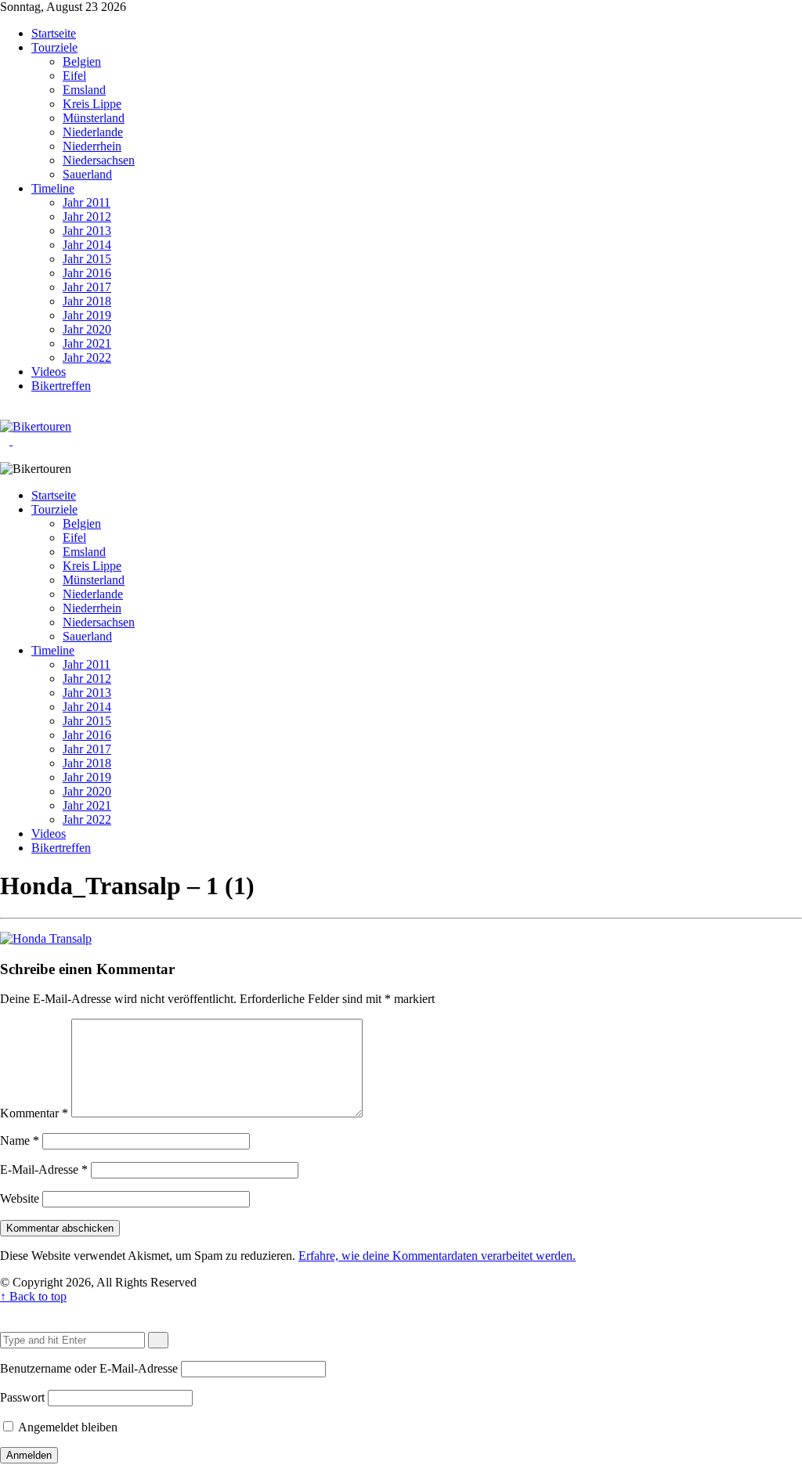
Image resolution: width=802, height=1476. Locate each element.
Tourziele (54, 47)
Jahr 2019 (87, 315)
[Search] (17, 412)
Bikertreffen (61, 385)
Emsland (84, 89)
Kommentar (34, 1113)
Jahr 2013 (87, 230)
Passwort (22, 1397)
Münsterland (94, 118)
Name (19, 1140)
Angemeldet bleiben (66, 1427)
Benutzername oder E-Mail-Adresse (89, 1368)
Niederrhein (92, 146)
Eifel (74, 75)
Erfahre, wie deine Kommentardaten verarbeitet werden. (437, 1255)
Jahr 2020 (87, 329)
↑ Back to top (33, 1296)
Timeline (52, 188)
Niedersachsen (99, 160)
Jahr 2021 (87, 343)
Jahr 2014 (87, 244)
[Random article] (4, 412)
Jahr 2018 (87, 301)
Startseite (53, 33)
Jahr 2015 (87, 258)
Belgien (82, 61)
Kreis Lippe (92, 103)
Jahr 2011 (86, 202)
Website (19, 1198)
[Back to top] (4, 1310)
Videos (48, 371)
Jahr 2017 (87, 287)
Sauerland (87, 174)
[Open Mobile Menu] (17, 440)
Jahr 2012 (87, 216)
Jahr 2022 (87, 357)
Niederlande (93, 132)
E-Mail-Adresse (44, 1169)
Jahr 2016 (87, 273)
